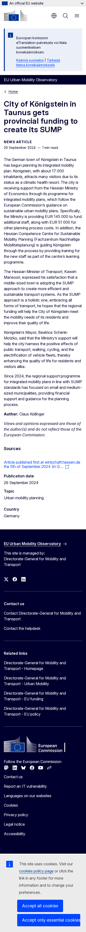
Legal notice (14, 824)
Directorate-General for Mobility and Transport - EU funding (35, 696)
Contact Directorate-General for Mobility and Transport (42, 616)
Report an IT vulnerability (25, 786)
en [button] (54, 15)
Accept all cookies (40, 905)
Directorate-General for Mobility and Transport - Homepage (35, 665)
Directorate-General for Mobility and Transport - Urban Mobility (35, 681)
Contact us (13, 776)
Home (13, 91)
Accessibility (14, 833)
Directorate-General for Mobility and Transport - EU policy (35, 711)
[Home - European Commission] (15, 15)
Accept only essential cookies (51, 920)
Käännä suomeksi (30, 60)
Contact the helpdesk (22, 628)
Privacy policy (16, 814)
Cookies (11, 805)
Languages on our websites (27, 795)
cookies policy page (36, 871)
